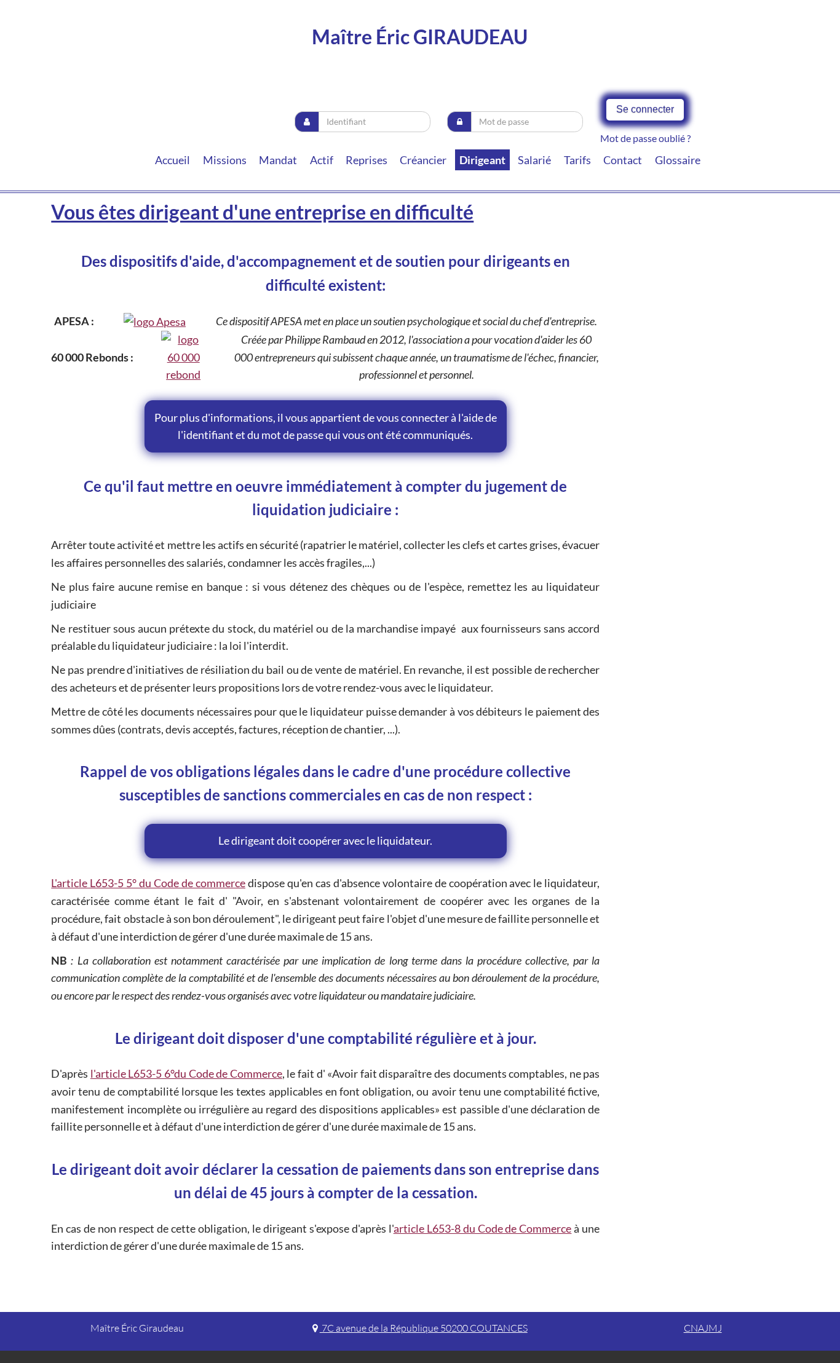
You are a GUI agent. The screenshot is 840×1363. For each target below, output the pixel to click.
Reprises (366, 160)
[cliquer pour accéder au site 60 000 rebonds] (183, 357)
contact (622, 160)
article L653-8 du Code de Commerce (483, 1228)
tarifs (577, 160)
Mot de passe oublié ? (645, 138)
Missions (225, 160)
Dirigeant (482, 160)
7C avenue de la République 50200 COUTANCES (424, 1328)
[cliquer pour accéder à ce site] (155, 321)
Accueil (172, 160)
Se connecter (645, 109)
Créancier (423, 160)
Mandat (278, 160)
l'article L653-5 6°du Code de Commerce (186, 1073)
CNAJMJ (703, 1328)
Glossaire (677, 160)
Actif (321, 160)
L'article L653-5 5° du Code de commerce (148, 883)
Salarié (534, 160)
